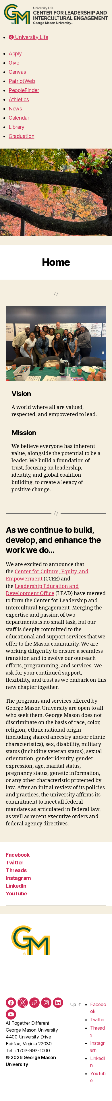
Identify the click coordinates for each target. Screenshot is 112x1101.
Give (14, 63)
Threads (16, 870)
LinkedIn (16, 886)
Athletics (19, 99)
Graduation (21, 136)
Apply (15, 53)
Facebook (17, 855)
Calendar (19, 118)
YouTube (16, 893)
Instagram (18, 878)
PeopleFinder (24, 90)
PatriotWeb (22, 81)
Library (16, 127)
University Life (31, 37)
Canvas (17, 72)
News (15, 109)
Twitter (15, 863)
